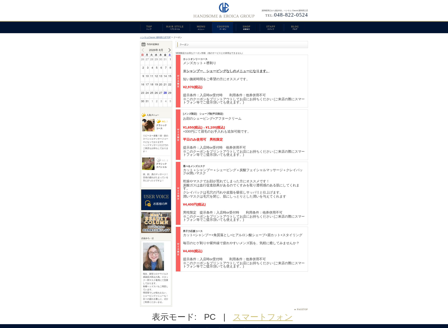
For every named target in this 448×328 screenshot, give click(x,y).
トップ (151, 27)
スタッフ (272, 27)
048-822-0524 (291, 15)
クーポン (224, 27)
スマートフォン (263, 317)
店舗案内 (248, 27)
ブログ (296, 27)
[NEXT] (168, 50)
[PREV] (143, 50)
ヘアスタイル (176, 27)
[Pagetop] (301, 309)
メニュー (201, 27)
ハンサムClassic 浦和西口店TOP (155, 37)
